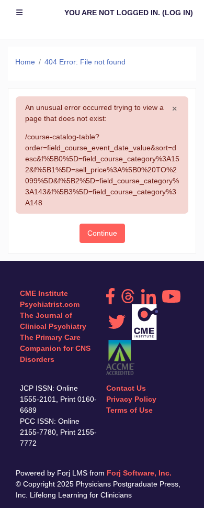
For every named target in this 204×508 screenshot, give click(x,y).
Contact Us (126, 388)
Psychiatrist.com (50, 304)
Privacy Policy (131, 399)
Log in (177, 12)
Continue (102, 233)
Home (25, 62)
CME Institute (44, 293)
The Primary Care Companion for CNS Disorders (55, 348)
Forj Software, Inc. (139, 473)
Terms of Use (129, 410)
